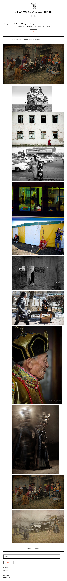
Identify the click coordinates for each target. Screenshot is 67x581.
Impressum (6, 575)
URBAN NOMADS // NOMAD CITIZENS (33, 11)
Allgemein (30, 43)
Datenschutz (6, 577)
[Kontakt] (35, 16)
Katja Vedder (14, 43)
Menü (33, 31)
